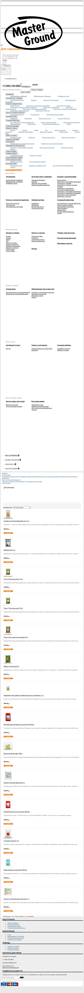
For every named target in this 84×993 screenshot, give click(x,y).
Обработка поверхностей (40, 406)
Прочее (34, 410)
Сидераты (35, 238)
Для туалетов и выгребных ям (42, 408)
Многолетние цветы (38, 241)
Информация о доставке (15, 936)
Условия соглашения (14, 939)
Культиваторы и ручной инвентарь (69, 203)
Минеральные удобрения (14, 182)
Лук (7, 241)
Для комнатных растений (14, 207)
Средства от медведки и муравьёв (69, 193)
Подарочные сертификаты (16, 928)
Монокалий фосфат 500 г (13, 753)
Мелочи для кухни (12, 405)
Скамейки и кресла (63, 348)
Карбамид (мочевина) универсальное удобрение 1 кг (24, 695)
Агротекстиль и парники (18, 476)
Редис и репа (10, 249)
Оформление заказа (14, 926)
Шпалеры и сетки (37, 296)
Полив (59, 213)
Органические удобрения (14, 180)
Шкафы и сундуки (63, 350)
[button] (13, 170)
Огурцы (8, 236)
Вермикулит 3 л (9, 550)
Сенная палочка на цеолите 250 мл (17, 812)
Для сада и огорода (12, 203)
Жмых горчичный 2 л (11, 666)
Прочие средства (37, 208)
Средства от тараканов (65, 188)
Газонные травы (37, 236)
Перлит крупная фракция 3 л (14, 783)
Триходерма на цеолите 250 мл (15, 870)
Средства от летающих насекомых (69, 191)
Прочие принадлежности (65, 211)
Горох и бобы (10, 251)
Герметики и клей (37, 405)
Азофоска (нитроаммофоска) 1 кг (16, 521)
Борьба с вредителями (33, 476)
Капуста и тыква (11, 243)
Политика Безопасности (15, 938)
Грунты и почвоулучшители (51, 476)
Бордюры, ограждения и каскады (43, 292)
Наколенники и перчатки (65, 207)
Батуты (8, 348)
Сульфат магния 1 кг (11, 841)
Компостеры (61, 210)
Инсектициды (61, 180)
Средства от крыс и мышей (66, 195)
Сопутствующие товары (14, 406)
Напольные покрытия (39, 294)
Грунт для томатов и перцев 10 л (16, 637)
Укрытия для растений (39, 183)
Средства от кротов (64, 196)
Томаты (8, 238)
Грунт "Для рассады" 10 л (13, 579)
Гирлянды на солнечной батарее (17, 294)
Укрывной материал (38, 180)
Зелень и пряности (12, 244)
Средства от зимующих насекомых (69, 182)
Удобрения (5, 476)
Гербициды (35, 203)
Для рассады (10, 205)
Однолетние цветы (38, 239)
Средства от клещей (64, 183)
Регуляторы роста (38, 207)
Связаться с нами (13, 946)
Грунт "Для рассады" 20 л (13, 608)
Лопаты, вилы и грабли (65, 205)
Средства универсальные (66, 190)
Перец (8, 239)
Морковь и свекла (12, 248)
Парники (34, 182)
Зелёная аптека (65, 476)
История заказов (13, 924)
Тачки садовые (62, 208)
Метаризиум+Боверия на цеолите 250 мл (19, 724)
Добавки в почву (11, 183)
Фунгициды (35, 205)
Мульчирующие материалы (41, 185)
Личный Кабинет (12, 923)
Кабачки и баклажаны (13, 246)
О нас (9, 935)
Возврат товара (12, 948)
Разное (34, 297)
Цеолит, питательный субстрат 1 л (16, 899)
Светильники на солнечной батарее (18, 292)
